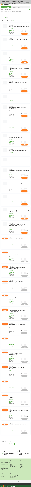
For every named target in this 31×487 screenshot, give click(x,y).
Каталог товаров (6, 7)
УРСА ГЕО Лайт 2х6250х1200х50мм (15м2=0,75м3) (17, 150)
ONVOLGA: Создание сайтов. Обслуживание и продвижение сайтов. (8, 484)
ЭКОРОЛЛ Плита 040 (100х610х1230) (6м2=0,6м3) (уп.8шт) (19, 183)
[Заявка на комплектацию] (3, 486)
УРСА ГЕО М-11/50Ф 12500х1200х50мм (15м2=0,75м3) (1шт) (19, 26)
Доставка (19, 7)
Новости (23, 7)
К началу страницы (15, 481)
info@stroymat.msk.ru (12, 477)
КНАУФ (12, 20)
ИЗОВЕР (7, 20)
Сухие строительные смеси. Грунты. (5, 464)
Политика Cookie (12, 3)
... (29, 7)
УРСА (3, 20)
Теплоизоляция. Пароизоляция (4, 467)
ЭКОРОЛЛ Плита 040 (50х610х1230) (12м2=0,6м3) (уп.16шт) (19, 170)
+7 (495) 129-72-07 (14, 476)
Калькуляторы (14, 7)
